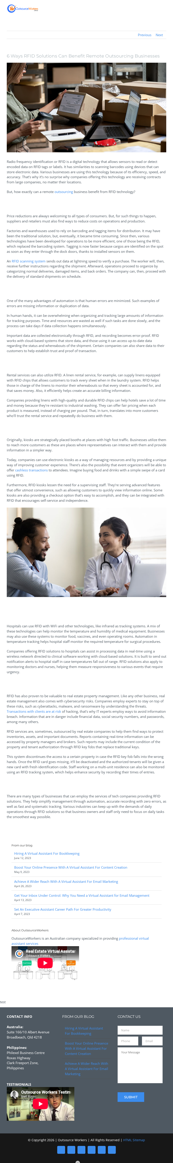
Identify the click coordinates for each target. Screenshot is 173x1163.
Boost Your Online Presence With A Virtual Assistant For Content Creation (70, 867)
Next (159, 35)
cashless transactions (31, 470)
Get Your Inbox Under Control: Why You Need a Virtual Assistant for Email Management (81, 895)
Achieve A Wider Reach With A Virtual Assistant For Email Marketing (66, 881)
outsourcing (64, 191)
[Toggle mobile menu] (164, 9)
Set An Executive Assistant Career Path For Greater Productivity (62, 909)
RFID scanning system (29, 261)
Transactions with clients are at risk (34, 711)
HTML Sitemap (134, 1140)
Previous (144, 35)
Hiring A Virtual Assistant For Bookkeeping (47, 853)
